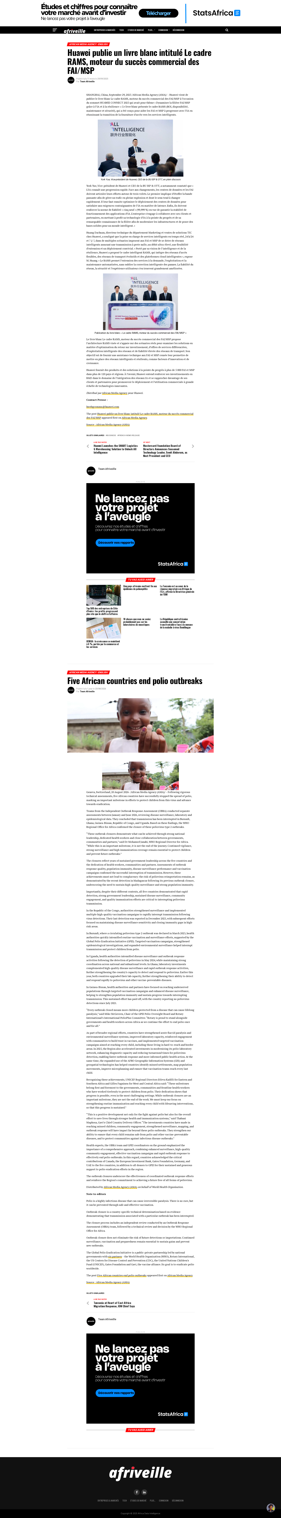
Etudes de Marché (136, 29)
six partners (115, 1256)
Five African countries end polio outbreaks (122, 1275)
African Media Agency (114, 393)
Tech (121, 29)
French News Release (129, 435)
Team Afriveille (87, 81)
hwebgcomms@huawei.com (102, 406)
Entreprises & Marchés (104, 29)
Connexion (163, 29)
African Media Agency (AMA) (120, 1187)
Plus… (151, 29)
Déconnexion (178, 29)
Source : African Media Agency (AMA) (108, 424)
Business (111, 435)
